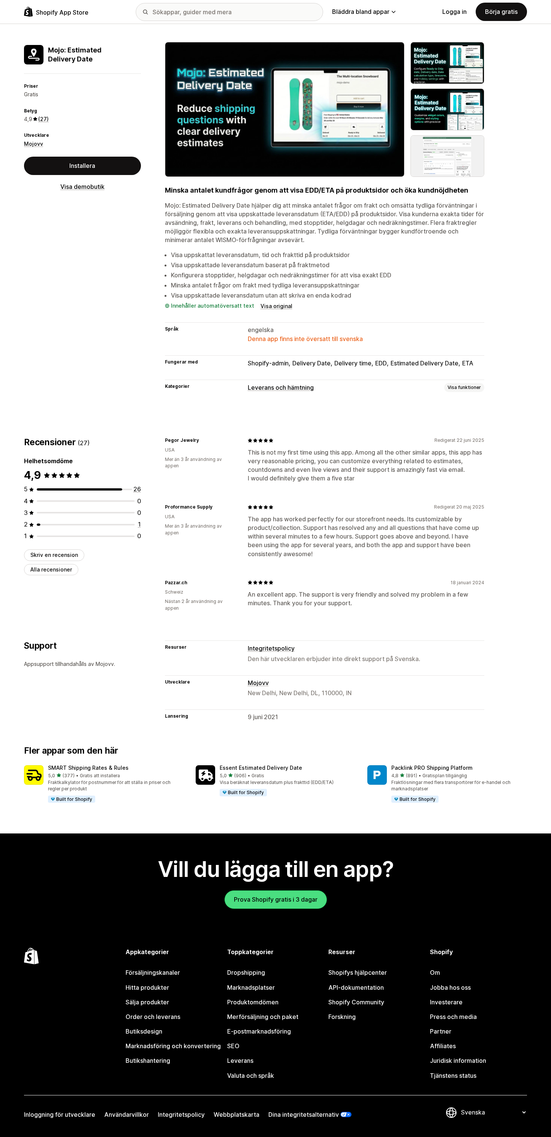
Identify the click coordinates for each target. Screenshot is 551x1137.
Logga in (454, 11)
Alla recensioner (51, 569)
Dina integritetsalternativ (303, 1114)
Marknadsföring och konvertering (173, 1046)
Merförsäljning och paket (262, 1016)
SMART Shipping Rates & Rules (88, 767)
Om (435, 972)
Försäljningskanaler (153, 972)
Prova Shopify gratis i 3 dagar (275, 899)
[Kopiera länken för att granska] (204, 440)
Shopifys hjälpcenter (357, 972)
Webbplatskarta (236, 1114)
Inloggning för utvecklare (59, 1114)
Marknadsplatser (251, 987)
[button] (104, 784)
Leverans (240, 1060)
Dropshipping (246, 972)
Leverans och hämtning (281, 387)
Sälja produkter (147, 1002)
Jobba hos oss (450, 987)
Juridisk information (458, 1060)
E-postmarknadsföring (259, 1031)
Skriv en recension (54, 555)
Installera (82, 165)
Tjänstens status (453, 1075)
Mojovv (33, 144)
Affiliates (443, 1046)
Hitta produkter (147, 987)
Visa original (276, 306)
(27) (43, 119)
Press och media (453, 1016)
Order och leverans (153, 1016)
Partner (440, 1031)
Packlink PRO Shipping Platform (432, 767)
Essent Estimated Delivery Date (261, 767)
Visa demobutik (82, 186)
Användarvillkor (126, 1114)
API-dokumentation (356, 987)
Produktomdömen (252, 1002)
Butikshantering (148, 1060)
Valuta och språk (250, 1075)
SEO (233, 1046)
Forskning (342, 1016)
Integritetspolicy (271, 648)
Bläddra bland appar (360, 11)
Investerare (446, 1002)
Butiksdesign (144, 1031)
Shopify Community (356, 1002)
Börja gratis (501, 11)
